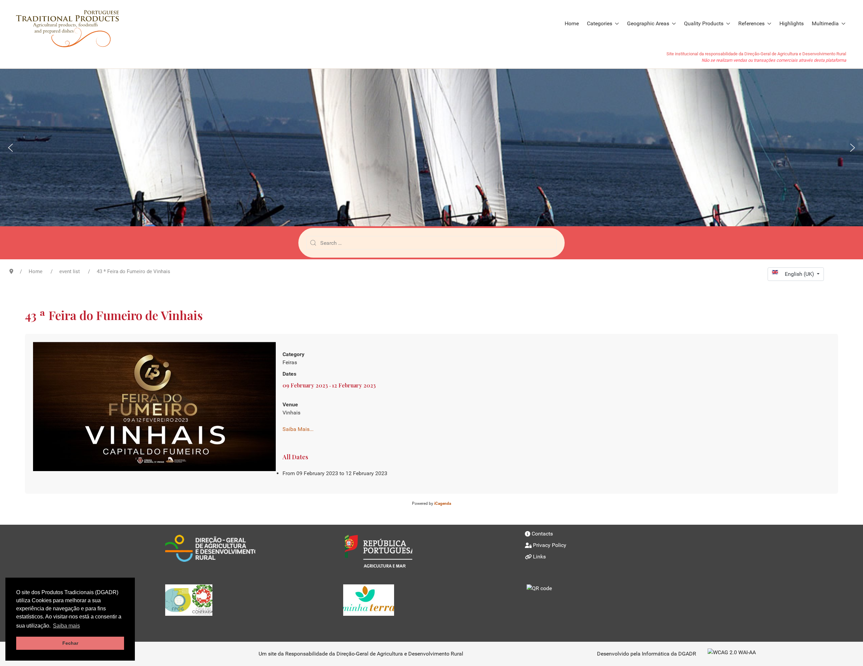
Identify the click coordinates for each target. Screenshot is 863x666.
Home (572, 23)
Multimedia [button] (825, 23)
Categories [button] (599, 23)
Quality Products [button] (703, 23)
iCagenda (442, 503)
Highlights (791, 23)
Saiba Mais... (298, 429)
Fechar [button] (70, 643)
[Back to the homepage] (71, 23)
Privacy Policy (549, 545)
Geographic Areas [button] (648, 23)
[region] (431, 147)
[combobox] (431, 243)
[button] (10, 147)
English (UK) (800, 274)
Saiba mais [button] (66, 626)
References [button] (751, 23)
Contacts (542, 533)
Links (539, 556)
